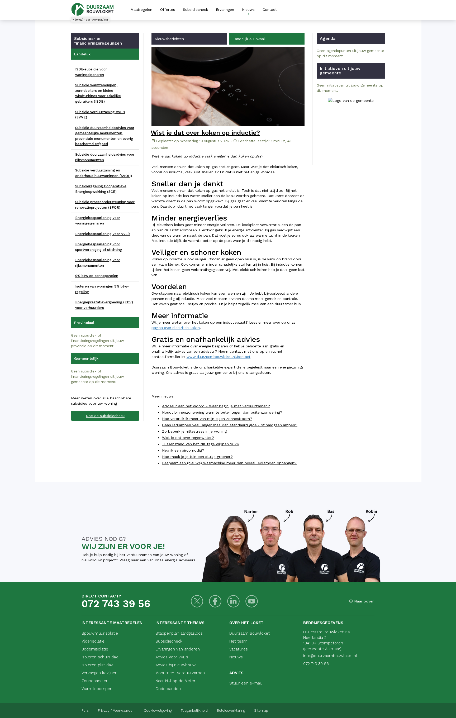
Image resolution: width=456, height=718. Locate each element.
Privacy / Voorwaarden (116, 710)
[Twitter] (197, 601)
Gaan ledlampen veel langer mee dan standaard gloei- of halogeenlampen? (229, 425)
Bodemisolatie (95, 649)
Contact (270, 9)
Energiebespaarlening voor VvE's (102, 234)
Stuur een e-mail (245, 683)
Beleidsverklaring (231, 710)
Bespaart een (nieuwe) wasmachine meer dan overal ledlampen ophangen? (229, 463)
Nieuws (248, 9)
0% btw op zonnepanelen (96, 276)
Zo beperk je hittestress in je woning (194, 431)
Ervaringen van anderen (177, 649)
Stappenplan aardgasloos (179, 633)
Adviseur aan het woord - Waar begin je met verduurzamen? (216, 406)
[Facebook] (215, 601)
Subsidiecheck (195, 9)
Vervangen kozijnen (99, 673)
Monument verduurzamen (180, 673)
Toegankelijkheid (194, 710)
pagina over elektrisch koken (175, 328)
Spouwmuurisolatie (100, 633)
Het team (238, 641)
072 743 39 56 (116, 604)
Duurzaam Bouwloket (249, 633)
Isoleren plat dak (97, 665)
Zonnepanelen (95, 680)
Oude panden (168, 688)
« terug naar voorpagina (90, 19)
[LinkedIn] (233, 601)
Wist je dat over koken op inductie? (205, 132)
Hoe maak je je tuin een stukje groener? (197, 456)
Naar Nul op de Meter (175, 680)
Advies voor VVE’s (171, 657)
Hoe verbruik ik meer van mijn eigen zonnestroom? (207, 419)
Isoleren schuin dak (100, 657)
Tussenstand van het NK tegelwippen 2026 (200, 444)
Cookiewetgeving (158, 710)
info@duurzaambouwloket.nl (330, 655)
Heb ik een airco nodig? (183, 450)
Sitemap (261, 710)
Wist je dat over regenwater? (188, 437)
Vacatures (238, 649)
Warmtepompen (97, 688)
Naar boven (363, 601)
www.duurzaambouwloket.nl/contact (218, 357)
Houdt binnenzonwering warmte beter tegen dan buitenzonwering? (222, 412)
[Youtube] (251, 601)
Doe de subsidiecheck (105, 416)
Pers (85, 710)
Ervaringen (225, 9)
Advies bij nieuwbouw (175, 665)
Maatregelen (141, 9)
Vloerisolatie (93, 641)
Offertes (167, 9)
